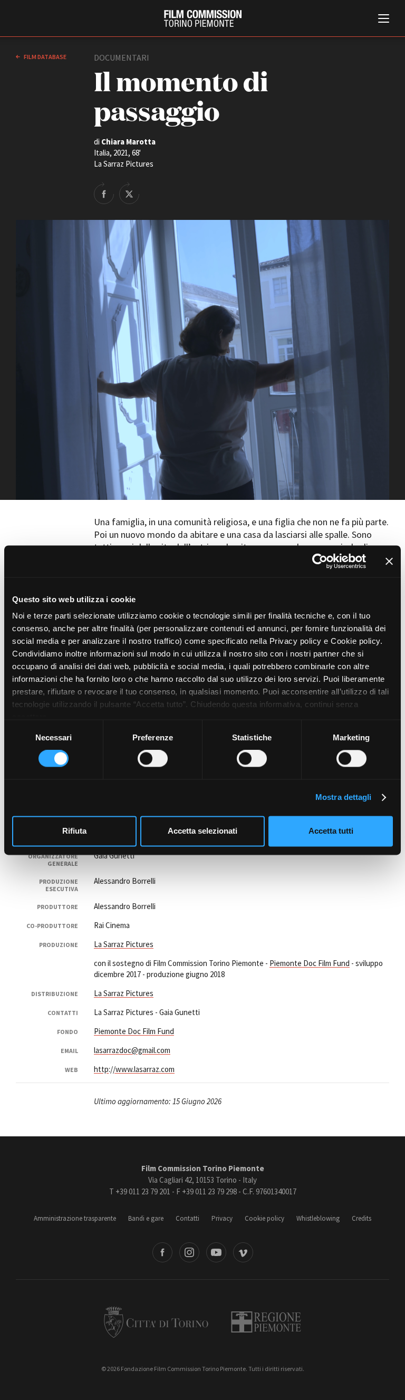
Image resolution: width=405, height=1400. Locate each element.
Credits (361, 1218)
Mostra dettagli (343, 797)
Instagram (189, 1252)
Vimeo (243, 1252)
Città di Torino (156, 1322)
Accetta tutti (330, 830)
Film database (44, 57)
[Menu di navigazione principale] (383, 19)
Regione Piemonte (266, 1322)
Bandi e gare (145, 1218)
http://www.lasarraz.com (134, 1069)
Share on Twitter (129, 193)
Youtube (216, 1252)
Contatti (187, 1218)
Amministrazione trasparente (75, 1218)
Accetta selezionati (202, 830)
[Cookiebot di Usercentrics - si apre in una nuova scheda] (320, 561)
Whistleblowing (318, 1218)
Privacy (222, 1218)
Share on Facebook (104, 193)
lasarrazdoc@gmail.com (132, 1050)
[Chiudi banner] (389, 561)
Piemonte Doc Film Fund (309, 963)
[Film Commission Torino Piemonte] (203, 18)
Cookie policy (264, 1218)
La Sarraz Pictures (123, 944)
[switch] (153, 758)
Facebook (162, 1252)
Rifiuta (74, 830)
